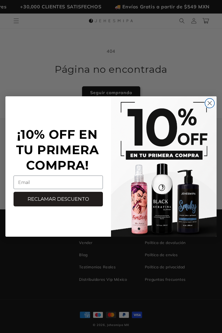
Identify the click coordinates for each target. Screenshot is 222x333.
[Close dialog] (209, 103)
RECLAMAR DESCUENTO (58, 199)
